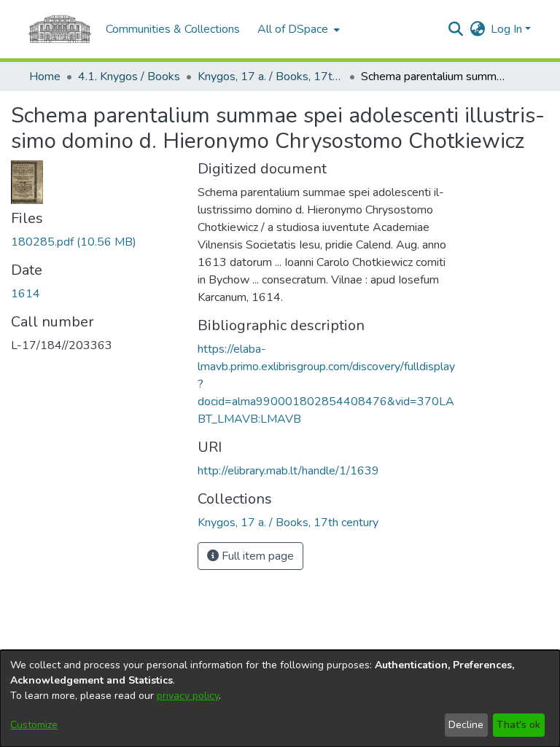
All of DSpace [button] (292, 29)
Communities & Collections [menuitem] (173, 29)
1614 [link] (25, 294)
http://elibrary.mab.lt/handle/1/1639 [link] (288, 471)
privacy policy (188, 696)
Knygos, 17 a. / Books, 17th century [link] (270, 77)
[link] (73, 242)
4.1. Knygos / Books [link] (129, 77)
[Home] (59, 29)
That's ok (518, 725)
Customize (34, 725)
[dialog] (280, 698)
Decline (465, 725)
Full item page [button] (256, 556)
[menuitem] (297, 29)
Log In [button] (508, 29)
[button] (455, 29)
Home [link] (45, 77)
